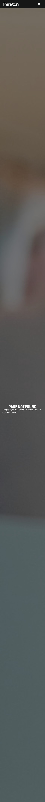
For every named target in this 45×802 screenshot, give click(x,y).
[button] (39, 4)
